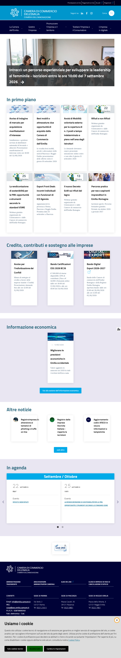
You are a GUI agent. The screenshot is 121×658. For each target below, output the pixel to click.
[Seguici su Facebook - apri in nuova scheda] (85, 13)
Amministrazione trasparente (13, 583)
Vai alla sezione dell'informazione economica (61, 390)
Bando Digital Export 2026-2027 (96, 266)
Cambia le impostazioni (56, 648)
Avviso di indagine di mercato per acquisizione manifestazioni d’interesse (18, 127)
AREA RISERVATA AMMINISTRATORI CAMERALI (44, 583)
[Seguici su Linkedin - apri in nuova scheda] (81, 13)
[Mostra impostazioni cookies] (118, 329)
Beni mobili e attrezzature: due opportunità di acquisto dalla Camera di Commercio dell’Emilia (45, 131)
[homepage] (33, 13)
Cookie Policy (74, 640)
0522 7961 (96, 607)
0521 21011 (42, 607)
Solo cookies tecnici (15, 648)
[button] (111, 13)
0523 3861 (68, 607)
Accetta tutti (35, 648)
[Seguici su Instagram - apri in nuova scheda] (90, 13)
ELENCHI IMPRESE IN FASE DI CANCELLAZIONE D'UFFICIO (99, 583)
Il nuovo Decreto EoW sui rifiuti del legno (73, 191)
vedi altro (60, 449)
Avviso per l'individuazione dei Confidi (24, 268)
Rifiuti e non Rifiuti (100, 118)
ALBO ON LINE (66, 582)
